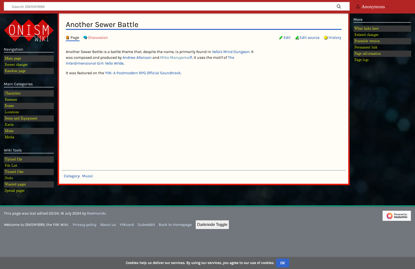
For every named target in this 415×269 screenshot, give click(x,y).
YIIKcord (127, 224)
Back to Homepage (175, 224)
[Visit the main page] (29, 29)
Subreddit (146, 224)
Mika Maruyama (174, 57)
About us (108, 224)
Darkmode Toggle (212, 225)
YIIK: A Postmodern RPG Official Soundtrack (143, 73)
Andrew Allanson (137, 57)
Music (87, 176)
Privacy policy (84, 224)
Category (71, 176)
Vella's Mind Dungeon (231, 51)
